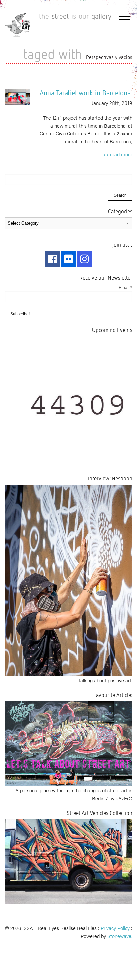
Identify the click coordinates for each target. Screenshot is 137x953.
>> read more (117, 154)
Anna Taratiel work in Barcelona (85, 92)
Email (125, 287)
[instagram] (84, 259)
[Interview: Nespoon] (68, 579)
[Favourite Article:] (68, 742)
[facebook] (52, 259)
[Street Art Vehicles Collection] (68, 860)
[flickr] (68, 259)
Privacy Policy (115, 927)
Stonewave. (119, 935)
